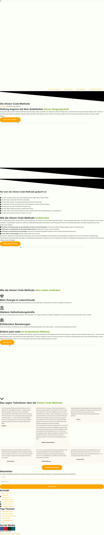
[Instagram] (9, 529)
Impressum (3, 534)
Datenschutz (11, 534)
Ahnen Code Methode (54, 89)
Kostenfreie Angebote (96, 89)
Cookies (18, 534)
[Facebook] (2, 529)
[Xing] (13, 529)
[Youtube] (6, 529)
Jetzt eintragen (52, 486)
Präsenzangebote (81, 89)
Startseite (3, 106)
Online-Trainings (68, 89)
